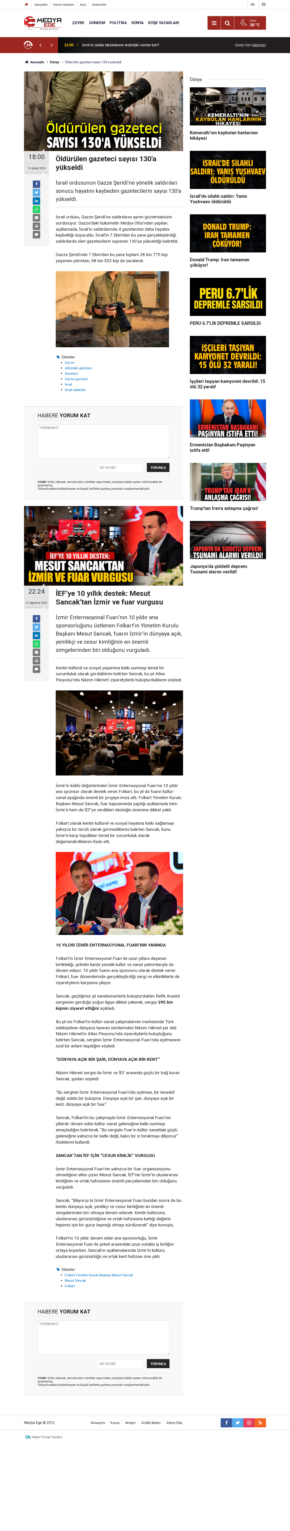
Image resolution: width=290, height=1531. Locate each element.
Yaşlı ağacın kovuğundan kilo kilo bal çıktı (114, 45)
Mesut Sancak (75, 1281)
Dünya (137, 22)
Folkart (70, 1286)
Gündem (97, 22)
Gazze (69, 363)
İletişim (130, 1423)
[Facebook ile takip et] (226, 1422)
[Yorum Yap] (36, 234)
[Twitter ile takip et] (237, 1422)
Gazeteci (71, 374)
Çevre (78, 22)
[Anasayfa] (26, 4)
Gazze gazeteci (76, 379)
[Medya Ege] (43, 22)
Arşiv (83, 4)
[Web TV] (252, 4)
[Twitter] (36, 192)
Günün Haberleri (63, 4)
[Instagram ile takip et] (249, 1422)
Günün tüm (250, 45)
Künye (115, 1423)
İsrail (68, 384)
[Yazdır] (36, 226)
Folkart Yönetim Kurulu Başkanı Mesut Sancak (99, 1275)
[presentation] (40, 45)
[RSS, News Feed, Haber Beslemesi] (260, 1422)
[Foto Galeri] (263, 4)
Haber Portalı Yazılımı (47, 1437)
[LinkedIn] (36, 201)
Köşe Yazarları (163, 22)
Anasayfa (98, 1423)
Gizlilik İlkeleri (151, 1423)
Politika (118, 22)
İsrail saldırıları (75, 390)
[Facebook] (36, 184)
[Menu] (214, 23)
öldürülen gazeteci (78, 368)
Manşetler (41, 4)
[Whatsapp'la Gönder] (36, 209)
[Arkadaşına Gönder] (36, 217)
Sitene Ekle (99, 4)
